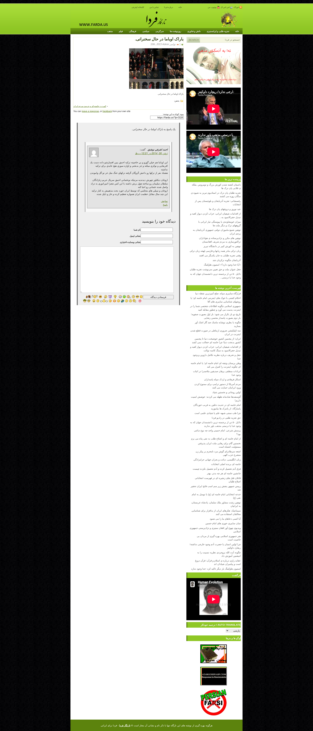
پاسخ (165, 204)
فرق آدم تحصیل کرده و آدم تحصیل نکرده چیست (217, 468)
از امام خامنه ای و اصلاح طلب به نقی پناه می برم (216, 438)
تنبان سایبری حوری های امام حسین (223, 523)
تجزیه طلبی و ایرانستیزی (218, 31)
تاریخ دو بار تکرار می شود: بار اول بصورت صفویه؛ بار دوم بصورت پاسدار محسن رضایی (216, 315)
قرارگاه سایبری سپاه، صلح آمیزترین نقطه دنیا (218, 293)
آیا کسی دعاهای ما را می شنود (225, 518)
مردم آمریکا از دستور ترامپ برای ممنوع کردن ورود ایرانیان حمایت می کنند (217, 385)
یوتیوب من (212, 7)
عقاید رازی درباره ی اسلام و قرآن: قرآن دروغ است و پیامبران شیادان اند (218, 562)
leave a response (90, 111)
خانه (180, 7)
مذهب (110, 31)
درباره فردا (168, 7)
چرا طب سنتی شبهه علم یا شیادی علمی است (218, 413)
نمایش (164, 201)
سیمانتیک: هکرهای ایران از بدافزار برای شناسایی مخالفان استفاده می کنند (216, 512)
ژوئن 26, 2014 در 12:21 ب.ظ (151, 153)
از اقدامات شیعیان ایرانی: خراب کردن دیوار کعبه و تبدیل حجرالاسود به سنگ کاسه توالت (215, 348)
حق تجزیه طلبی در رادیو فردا (226, 417)
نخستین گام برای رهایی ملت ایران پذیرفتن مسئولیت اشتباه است (219, 444)
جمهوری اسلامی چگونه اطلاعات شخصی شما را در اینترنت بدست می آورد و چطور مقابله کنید (215, 307)
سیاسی (145, 31)
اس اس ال (225, 7)
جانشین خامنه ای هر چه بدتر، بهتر (224, 473)
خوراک (236, 7)
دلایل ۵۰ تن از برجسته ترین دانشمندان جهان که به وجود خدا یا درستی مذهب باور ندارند (215, 423)
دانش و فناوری (194, 31)
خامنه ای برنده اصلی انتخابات (226, 464)
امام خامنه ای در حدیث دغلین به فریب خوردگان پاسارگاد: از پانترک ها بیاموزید (217, 406)
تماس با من (154, 7)
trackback (107, 111)
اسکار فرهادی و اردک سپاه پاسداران (222, 379)
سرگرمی (159, 31)
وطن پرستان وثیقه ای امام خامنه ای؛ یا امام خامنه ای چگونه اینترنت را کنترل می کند (216, 364)
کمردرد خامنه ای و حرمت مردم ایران (89, 106)
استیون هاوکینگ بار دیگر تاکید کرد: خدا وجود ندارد (216, 568)
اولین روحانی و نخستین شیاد (226, 392)
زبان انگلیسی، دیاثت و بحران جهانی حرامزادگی (217, 459)
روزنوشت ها (175, 31)
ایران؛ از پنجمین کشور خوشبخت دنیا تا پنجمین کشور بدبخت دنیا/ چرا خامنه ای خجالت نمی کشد (216, 340)
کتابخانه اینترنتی (138, 7)
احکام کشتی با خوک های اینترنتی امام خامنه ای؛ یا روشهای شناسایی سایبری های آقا (216, 299)
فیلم (121, 31)
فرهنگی (132, 31)
